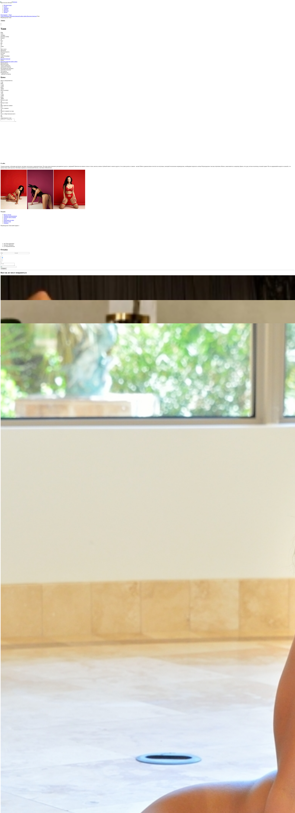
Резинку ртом (7, 221)
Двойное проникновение (10, 216)
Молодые (6, 10)
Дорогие (6, 9)
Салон (5, 6)
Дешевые (6, 8)
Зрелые (5, 12)
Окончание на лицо (9, 220)
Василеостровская (32, 16)
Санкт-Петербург (5, 16)
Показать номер (5, 36)
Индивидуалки (8, 5)
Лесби (5, 218)
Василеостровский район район (18, 16)
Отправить (3, 268)
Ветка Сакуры (7, 214)
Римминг (6, 223)
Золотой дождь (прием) (10, 217)
